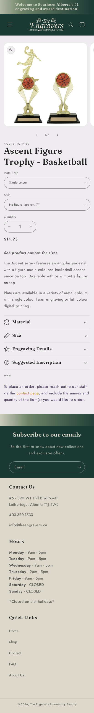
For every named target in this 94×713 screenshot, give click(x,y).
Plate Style (11, 173)
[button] (10, 24)
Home (14, 631)
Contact (15, 653)
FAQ (12, 664)
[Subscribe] (79, 467)
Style (7, 195)
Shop (13, 641)
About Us (16, 675)
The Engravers (39, 704)
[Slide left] (36, 135)
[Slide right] (57, 135)
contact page (28, 393)
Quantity (10, 217)
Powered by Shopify (63, 704)
